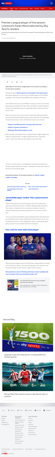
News (11, 8)
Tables (31, 8)
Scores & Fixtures (24, 8)
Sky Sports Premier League (19, 423)
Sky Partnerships (32, 428)
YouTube (39, 410)
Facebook (12, 410)
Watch (16, 8)
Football (5, 8)
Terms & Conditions (6, 449)
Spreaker (14, 177)
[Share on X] (12, 82)
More (51, 8)
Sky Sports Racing (19, 441)
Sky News (30, 420)
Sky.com (30, 418)
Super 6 (3, 420)
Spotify (37, 175)
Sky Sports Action (19, 435)
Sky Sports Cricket (19, 427)
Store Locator (31, 432)
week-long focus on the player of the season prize (32, 93)
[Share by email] (22, 82)
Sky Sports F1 (18, 431)
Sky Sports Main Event (20, 420)
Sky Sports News (19, 437)
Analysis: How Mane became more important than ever (25, 124)
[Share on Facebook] (8, 82)
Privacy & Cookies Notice (17, 449)
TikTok (21, 410)
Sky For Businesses (32, 426)
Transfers (36, 8)
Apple (42, 175)
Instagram (30, 410)
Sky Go (30, 422)
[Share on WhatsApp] (17, 82)
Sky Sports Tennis (19, 433)
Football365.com (5, 424)
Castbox (8, 177)
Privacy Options (29, 449)
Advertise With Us (32, 434)
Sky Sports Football (19, 425)
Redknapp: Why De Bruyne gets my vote (20, 130)
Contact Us (4, 451)
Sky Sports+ (17, 439)
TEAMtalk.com (5, 422)
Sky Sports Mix (18, 443)
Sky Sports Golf (18, 429)
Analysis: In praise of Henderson (18, 127)
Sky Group (30, 424)
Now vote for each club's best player (22, 230)
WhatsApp (48, 410)
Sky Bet (3, 418)
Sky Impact (31, 430)
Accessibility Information (39, 449)
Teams (42, 8)
